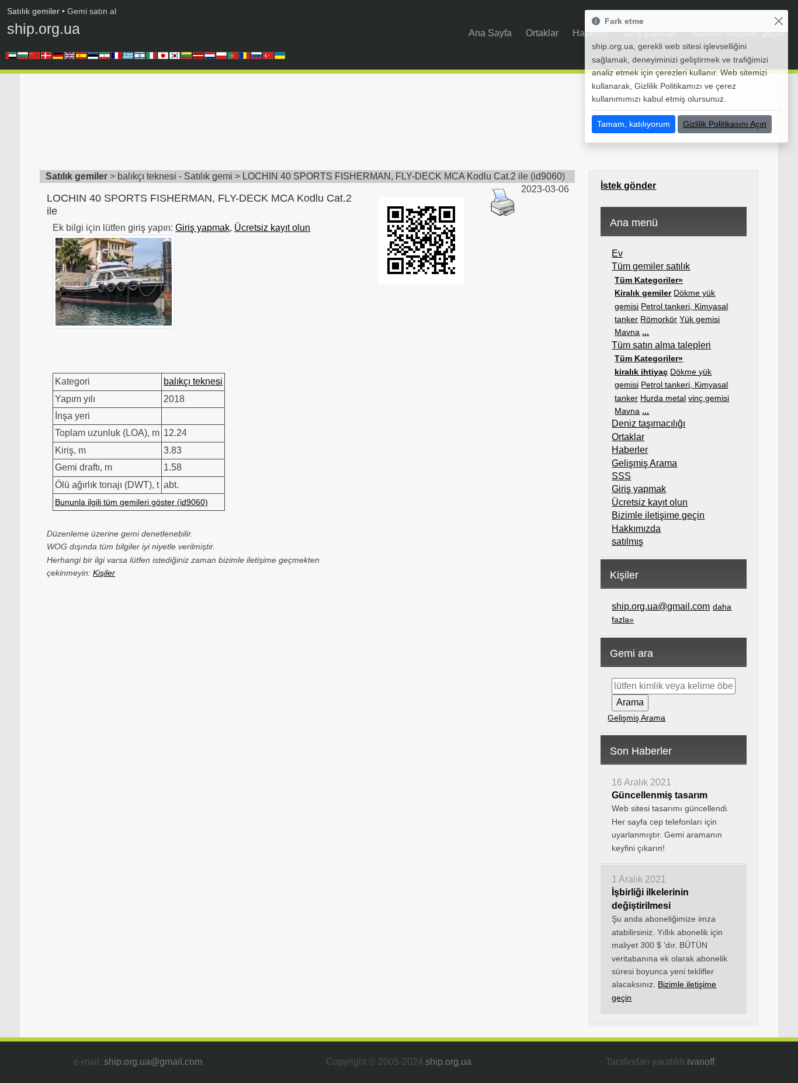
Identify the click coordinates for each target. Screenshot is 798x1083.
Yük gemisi (699, 319)
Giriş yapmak (202, 228)
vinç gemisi (708, 398)
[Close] (778, 21)
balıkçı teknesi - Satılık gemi (175, 176)
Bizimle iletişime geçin (658, 515)
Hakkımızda (636, 529)
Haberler (630, 450)
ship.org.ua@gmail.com (661, 606)
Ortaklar (542, 33)
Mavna (627, 332)
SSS (621, 476)
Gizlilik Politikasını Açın (724, 124)
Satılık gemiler (33, 11)
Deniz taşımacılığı (648, 423)
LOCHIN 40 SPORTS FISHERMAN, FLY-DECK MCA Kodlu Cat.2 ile (385, 176)
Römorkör (658, 319)
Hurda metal (663, 398)
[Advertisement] (252, 125)
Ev (617, 253)
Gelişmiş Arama (644, 463)
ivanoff (700, 1062)
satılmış (627, 541)
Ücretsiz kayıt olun (272, 228)
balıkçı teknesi (193, 381)
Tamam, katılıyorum (633, 124)
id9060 (547, 176)
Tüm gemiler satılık (651, 266)
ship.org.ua (43, 28)
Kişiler (104, 572)
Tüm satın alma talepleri (661, 345)
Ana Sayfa (490, 33)
